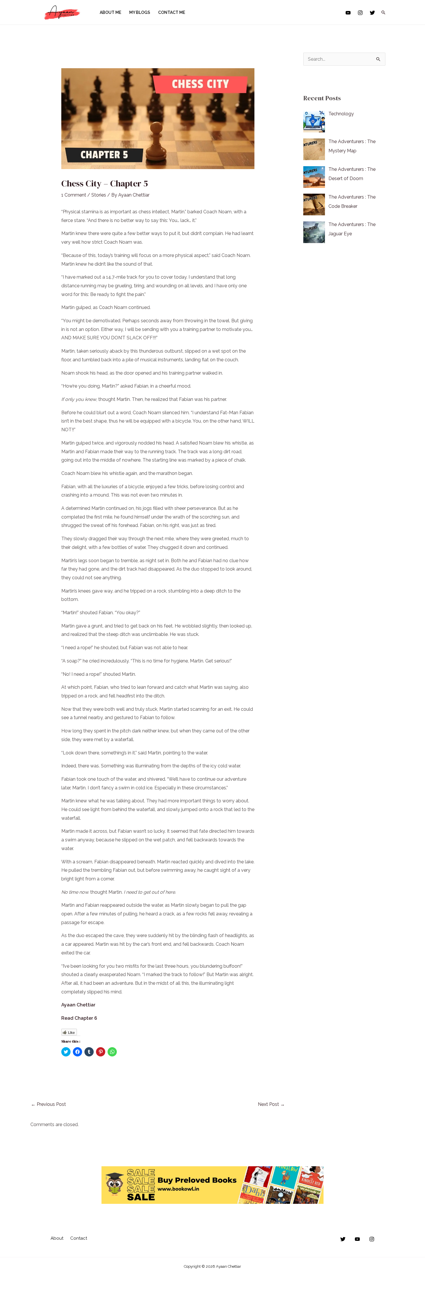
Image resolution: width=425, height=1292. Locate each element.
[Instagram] (360, 12)
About (57, 1238)
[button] (383, 12)
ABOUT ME (110, 12)
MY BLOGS (139, 12)
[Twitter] (372, 12)
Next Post (271, 1104)
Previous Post (48, 1104)
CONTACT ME (171, 12)
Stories (98, 195)
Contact (78, 1238)
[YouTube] (348, 12)
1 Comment (73, 195)
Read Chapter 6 (79, 1018)
